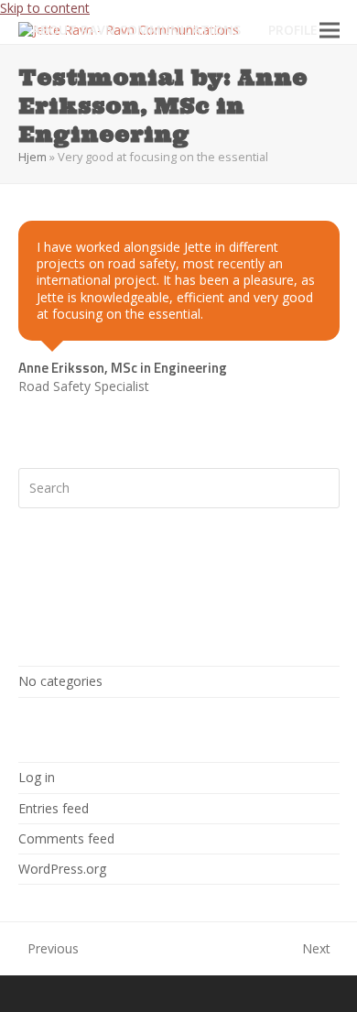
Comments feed (66, 838)
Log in (36, 777)
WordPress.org (62, 868)
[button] (329, 30)
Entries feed (53, 808)
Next (316, 949)
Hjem (32, 156)
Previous (48, 949)
